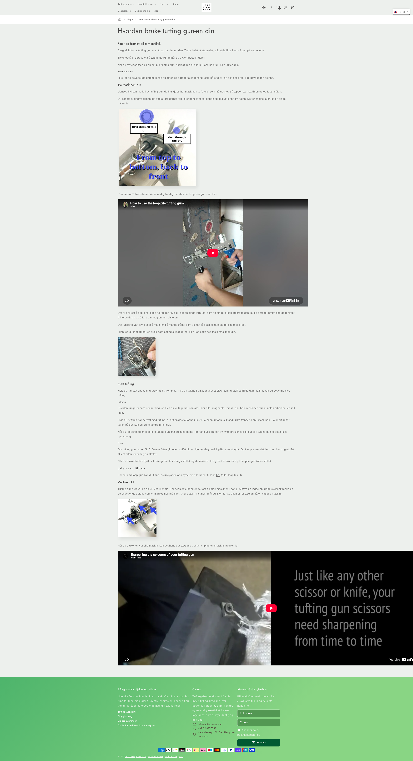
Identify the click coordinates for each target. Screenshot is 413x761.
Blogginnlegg (125, 716)
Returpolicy (141, 756)
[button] (126, 4)
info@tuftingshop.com (210, 724)
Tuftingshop (130, 756)
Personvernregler (155, 756)
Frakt (181, 756)
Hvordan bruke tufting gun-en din (157, 19)
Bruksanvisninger (127, 721)
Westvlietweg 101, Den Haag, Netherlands (216, 734)
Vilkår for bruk (171, 756)
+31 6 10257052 (207, 728)
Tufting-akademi (127, 711)
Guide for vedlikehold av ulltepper (136, 725)
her (218, 475)
